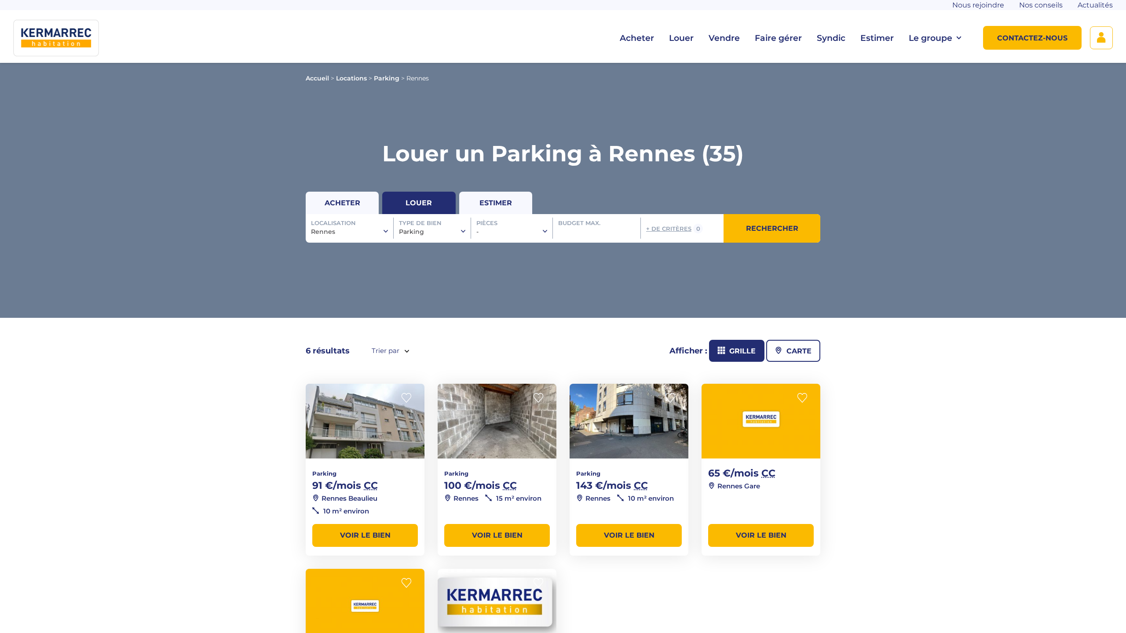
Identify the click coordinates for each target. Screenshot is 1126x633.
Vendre (724, 38)
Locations (351, 78)
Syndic (831, 38)
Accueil (317, 78)
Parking (386, 78)
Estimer (877, 38)
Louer (681, 38)
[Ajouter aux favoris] (409, 398)
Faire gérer (778, 38)
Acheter (637, 38)
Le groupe (930, 38)
